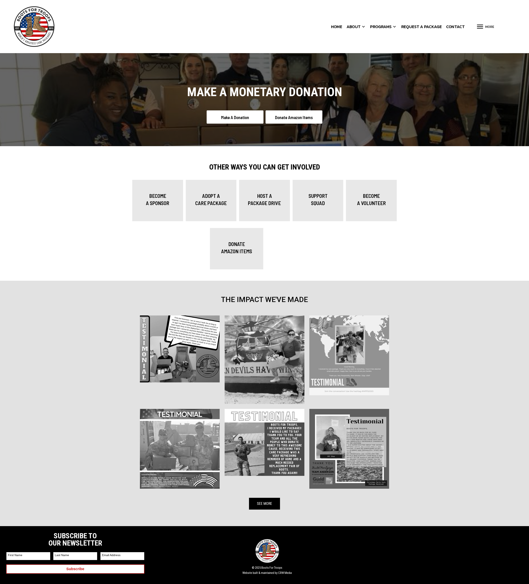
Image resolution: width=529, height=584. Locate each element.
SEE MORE (264, 503)
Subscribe (75, 569)
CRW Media (285, 573)
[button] (363, 26)
